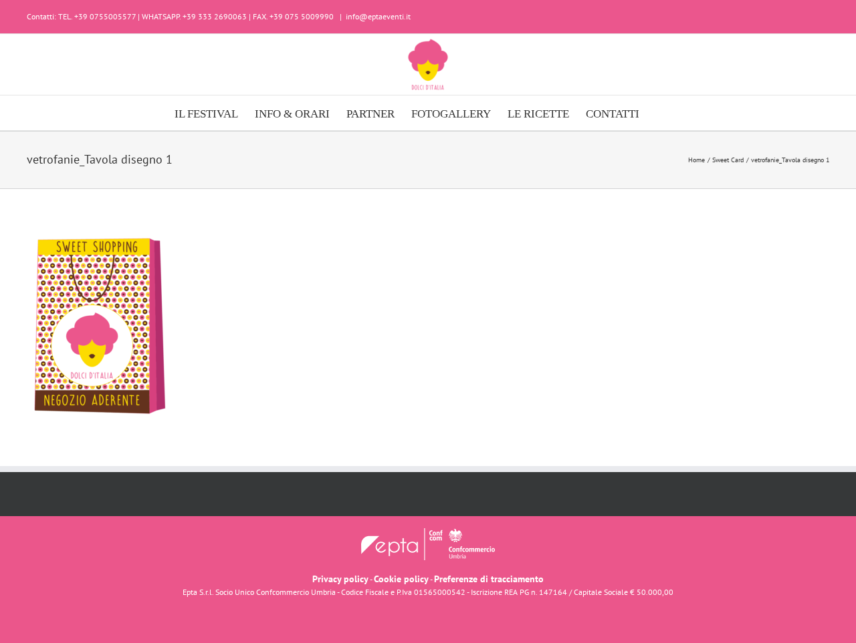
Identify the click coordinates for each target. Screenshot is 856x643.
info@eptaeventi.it (378, 16)
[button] (660, 112)
